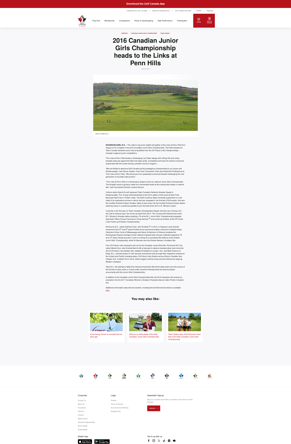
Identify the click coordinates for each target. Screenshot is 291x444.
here (107, 290)
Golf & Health (82, 426)
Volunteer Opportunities (86, 422)
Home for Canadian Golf (161, 11)
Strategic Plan (116, 411)
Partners (81, 411)
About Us (81, 404)
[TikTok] (164, 440)
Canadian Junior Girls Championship (144, 33)
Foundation (82, 408)
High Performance (165, 20)
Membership (109, 20)
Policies (113, 400)
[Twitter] (158, 440)
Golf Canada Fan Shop (183, 11)
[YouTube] (174, 440)
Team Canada (165, 33)
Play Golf (96, 20)
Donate (199, 11)
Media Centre (83, 418)
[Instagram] (153, 440)
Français (210, 11)
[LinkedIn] (169, 440)
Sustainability (82, 429)
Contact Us (82, 400)
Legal (113, 395)
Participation (182, 20)
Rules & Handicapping (143, 20)
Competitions (124, 20)
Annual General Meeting (119, 408)
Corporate (82, 395)
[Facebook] (148, 440)
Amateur (124, 33)
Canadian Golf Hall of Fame (137, 11)
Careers (81, 415)
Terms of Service (117, 404)
